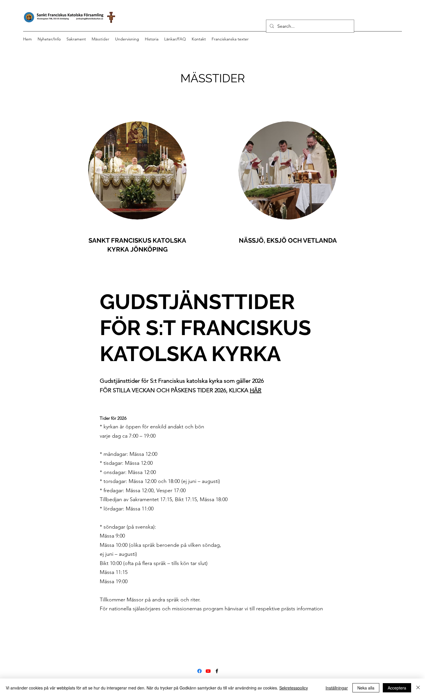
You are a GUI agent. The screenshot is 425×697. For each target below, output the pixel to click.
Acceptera (397, 688)
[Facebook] (199, 671)
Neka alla (365, 688)
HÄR (255, 390)
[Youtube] (208, 671)
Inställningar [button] (337, 688)
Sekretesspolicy (293, 688)
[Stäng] (418, 687)
